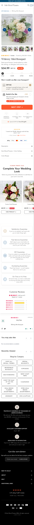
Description (4, 146)
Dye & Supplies (25, 396)
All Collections (5, 11)
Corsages (25, 369)
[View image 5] (27, 49)
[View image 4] (21, 49)
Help (2, 479)
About (3, 475)
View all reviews (17, 496)
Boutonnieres (9, 375)
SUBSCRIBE (23, 459)
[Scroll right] (31, 338)
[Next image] (29, 29)
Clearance (25, 382)
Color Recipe (5, 156)
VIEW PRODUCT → (11, 212)
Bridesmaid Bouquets (9, 368)
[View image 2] (10, 49)
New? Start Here (25, 375)
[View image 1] (4, 49)
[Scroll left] (26, 338)
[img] (14, 318)
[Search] (28, 5)
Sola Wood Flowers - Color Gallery (11, 151)
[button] (5, 56)
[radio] (17, 87)
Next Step (16, 107)
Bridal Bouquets (25, 362)
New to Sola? (6, 471)
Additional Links (7, 484)
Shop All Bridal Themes (8, 362)
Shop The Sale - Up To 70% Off (9, 382)
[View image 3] (15, 49)
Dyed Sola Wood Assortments (25, 390)
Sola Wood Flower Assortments (9, 390)
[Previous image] (4, 29)
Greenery (9, 396)
